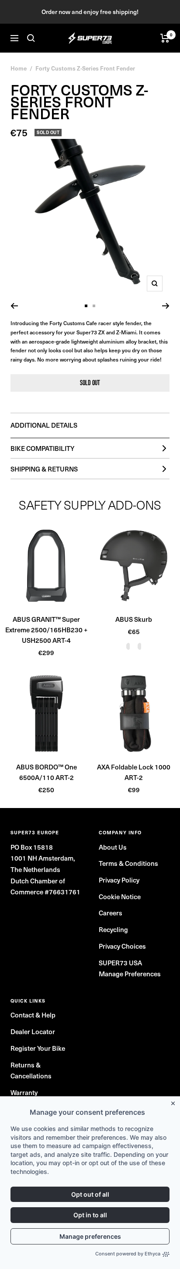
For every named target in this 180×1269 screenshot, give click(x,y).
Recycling (113, 929)
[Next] (166, 306)
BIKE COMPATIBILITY (42, 448)
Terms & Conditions (128, 863)
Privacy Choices (122, 946)
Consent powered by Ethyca (127, 1254)
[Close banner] (175, 1101)
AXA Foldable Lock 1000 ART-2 (133, 772)
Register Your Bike (37, 1048)
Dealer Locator (32, 1031)
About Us (113, 847)
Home (18, 68)
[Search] (31, 38)
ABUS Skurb (133, 619)
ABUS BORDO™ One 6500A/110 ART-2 (46, 772)
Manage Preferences (130, 973)
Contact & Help (32, 1015)
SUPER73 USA (120, 963)
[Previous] (14, 306)
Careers (110, 913)
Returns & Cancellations (31, 1070)
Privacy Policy (119, 880)
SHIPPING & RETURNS (44, 469)
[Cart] (165, 38)
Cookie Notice (120, 896)
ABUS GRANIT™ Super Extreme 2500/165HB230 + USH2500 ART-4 (46, 629)
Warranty (24, 1092)
